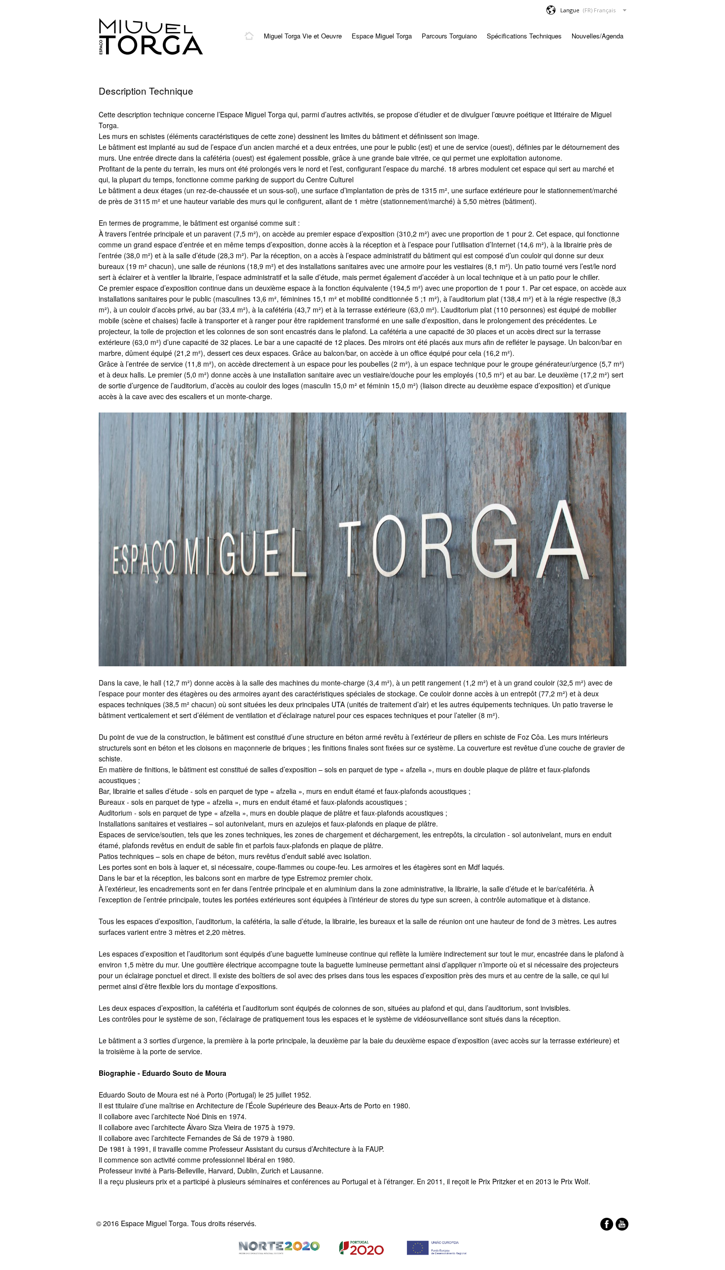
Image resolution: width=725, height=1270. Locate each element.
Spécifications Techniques (524, 35)
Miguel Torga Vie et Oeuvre (303, 35)
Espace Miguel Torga (382, 35)
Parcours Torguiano (449, 35)
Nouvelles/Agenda (597, 35)
